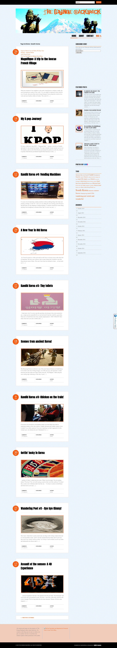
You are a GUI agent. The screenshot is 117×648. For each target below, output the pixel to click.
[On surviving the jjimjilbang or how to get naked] (79, 128)
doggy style (98, 177)
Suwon (78, 193)
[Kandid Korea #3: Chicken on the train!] (42, 423)
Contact (90, 36)
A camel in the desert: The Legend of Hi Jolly (92, 91)
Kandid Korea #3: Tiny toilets (37, 286)
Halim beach (84, 181)
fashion (89, 179)
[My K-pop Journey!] (42, 145)
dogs (76, 179)
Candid (91, 175)
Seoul (91, 187)
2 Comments (24, 492)
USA (92, 193)
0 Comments (24, 213)
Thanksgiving (84, 193)
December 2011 (81, 239)
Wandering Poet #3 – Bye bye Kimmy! (41, 508)
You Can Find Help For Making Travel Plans (32, 56)
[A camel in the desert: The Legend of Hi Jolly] (79, 93)
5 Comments (24, 436)
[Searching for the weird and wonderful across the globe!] (58, 32)
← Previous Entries (27, 617)
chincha (81, 177)
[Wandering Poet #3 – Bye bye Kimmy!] (42, 534)
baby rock (82, 175)
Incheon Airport (93, 181)
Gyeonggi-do (78, 181)
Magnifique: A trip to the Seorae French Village (38, 61)
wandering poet (81, 196)
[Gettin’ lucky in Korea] (42, 479)
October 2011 (81, 248)
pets (79, 187)
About (81, 36)
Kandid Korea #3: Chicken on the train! (42, 397)
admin (51, 102)
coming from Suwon (92, 177)
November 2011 (82, 244)
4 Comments (24, 380)
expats (85, 179)
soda (94, 187)
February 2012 (81, 230)
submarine (91, 190)
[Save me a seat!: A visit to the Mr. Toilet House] (79, 146)
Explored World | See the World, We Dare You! (32, 51)
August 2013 (81, 213)
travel (89, 193)
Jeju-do (80, 183)
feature (93, 179)
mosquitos (92, 185)
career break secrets (25, 54)
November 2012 (82, 222)
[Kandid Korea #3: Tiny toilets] (42, 312)
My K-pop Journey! (31, 119)
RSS (97, 36)
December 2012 (81, 217)
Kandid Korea (86, 183)
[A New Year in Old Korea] (42, 256)
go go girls (97, 179)
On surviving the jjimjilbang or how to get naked (92, 126)
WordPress (84, 645)
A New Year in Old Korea (34, 230)
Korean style (78, 185)
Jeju (77, 183)
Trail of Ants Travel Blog (50, 630)
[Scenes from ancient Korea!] (42, 367)
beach (86, 175)
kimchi (91, 183)
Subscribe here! (81, 44)
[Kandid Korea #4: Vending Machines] (42, 200)
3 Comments (24, 102)
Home (74, 36)
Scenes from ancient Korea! (36, 341)
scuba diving (87, 187)
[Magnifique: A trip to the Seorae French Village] (42, 89)
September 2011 (82, 253)
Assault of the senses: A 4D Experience (36, 566)
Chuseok (86, 177)
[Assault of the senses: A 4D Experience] (42, 594)
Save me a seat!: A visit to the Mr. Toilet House (91, 144)
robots (82, 187)
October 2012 (81, 226)
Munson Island (97, 185)
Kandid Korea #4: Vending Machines (41, 174)
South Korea (82, 190)
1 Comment (24, 158)
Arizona (78, 175)
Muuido (77, 187)
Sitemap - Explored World (27, 52)
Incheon (88, 181)
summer (96, 190)
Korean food (96, 183)
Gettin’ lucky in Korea (33, 453)
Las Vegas (83, 185)
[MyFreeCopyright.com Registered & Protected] (56, 628)
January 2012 (81, 235)
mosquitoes (88, 185)
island (98, 181)
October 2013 (81, 208)
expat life (80, 179)
